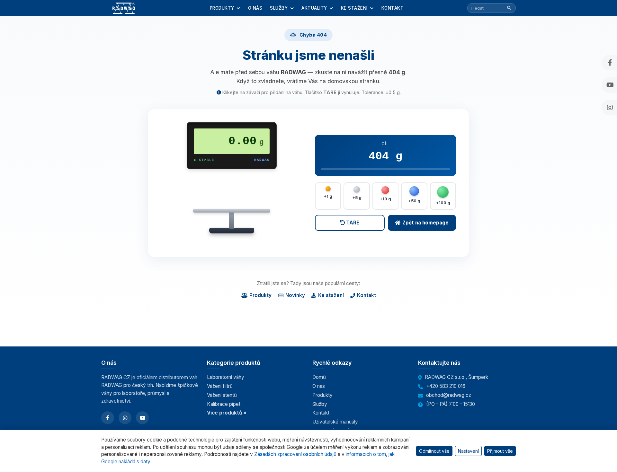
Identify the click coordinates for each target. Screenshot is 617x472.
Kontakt (392, 8)
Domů (319, 377)
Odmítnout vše (434, 451)
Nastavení (468, 451)
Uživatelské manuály (335, 422)
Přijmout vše (500, 451)
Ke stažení (355, 8)
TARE (352, 223)
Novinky (295, 295)
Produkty (223, 8)
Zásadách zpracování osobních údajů (295, 454)
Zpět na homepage (425, 223)
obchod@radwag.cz (448, 395)
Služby (279, 8)
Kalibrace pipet (223, 404)
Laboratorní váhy (225, 377)
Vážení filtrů (220, 386)
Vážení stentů (222, 395)
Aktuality (314, 8)
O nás (255, 8)
